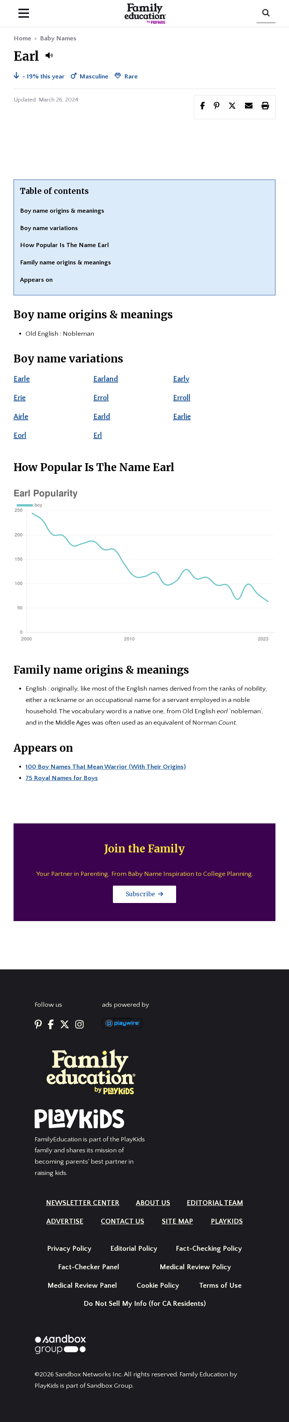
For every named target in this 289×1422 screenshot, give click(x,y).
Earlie (182, 417)
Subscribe (141, 894)
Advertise (64, 1221)
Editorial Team (215, 1203)
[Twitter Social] (64, 1025)
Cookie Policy (158, 1286)
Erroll (181, 398)
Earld (101, 417)
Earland (105, 379)
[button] (49, 55)
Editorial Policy (133, 1249)
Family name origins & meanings (65, 262)
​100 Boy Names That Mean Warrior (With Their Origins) (106, 767)
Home (22, 38)
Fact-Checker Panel (88, 1267)
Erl (97, 436)
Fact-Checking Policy (209, 1249)
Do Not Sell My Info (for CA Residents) (145, 1304)
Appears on (36, 280)
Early (181, 379)
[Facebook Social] (51, 1025)
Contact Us (122, 1221)
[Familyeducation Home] (91, 1071)
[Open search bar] (266, 13)
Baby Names (58, 38)
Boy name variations (49, 228)
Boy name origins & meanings (62, 211)
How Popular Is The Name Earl (64, 245)
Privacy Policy (69, 1249)
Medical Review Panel (82, 1286)
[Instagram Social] (79, 1025)
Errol (101, 398)
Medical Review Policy (195, 1267)
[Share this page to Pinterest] (216, 107)
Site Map (177, 1221)
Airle (21, 417)
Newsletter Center (82, 1203)
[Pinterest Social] (38, 1025)
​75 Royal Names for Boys (62, 778)
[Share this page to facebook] (202, 107)
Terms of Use (220, 1286)
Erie (20, 398)
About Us (153, 1203)
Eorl (20, 436)
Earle (22, 379)
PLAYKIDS (227, 1221)
